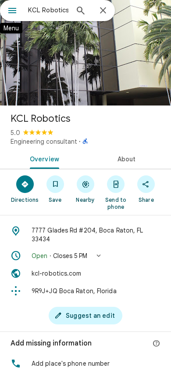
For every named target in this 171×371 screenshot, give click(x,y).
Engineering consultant (44, 141)
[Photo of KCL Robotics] (85, 52)
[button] (85, 256)
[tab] (43, 158)
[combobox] (48, 10)
